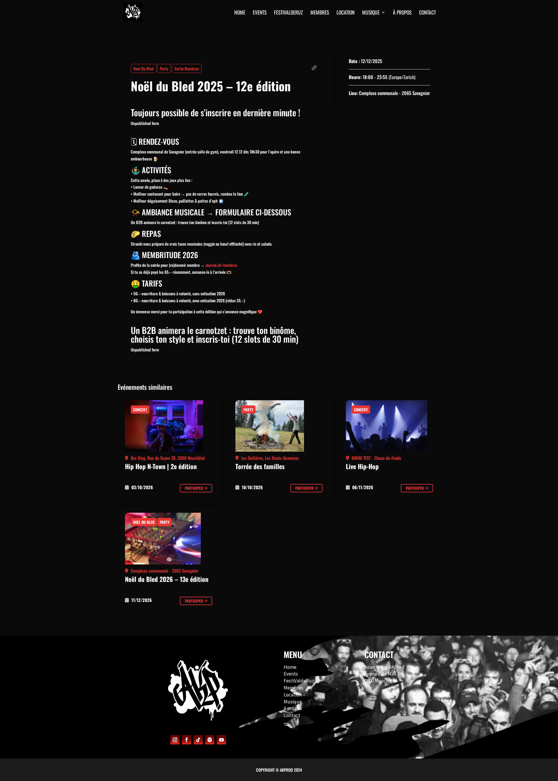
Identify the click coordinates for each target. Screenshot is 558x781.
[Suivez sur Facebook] (186, 739)
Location (346, 13)
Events (291, 674)
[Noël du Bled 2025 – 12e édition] (168, 427)
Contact (292, 715)
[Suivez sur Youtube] (221, 739)
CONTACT (427, 13)
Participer (194, 488)
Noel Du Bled (143, 68)
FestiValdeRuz (299, 681)
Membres (293, 688)
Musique (293, 701)
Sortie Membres (186, 68)
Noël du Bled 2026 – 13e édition (166, 579)
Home (290, 667)
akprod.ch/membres (221, 265)
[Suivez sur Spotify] (209, 739)
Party (164, 68)
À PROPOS (402, 13)
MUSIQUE (371, 13)
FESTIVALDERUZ (288, 13)
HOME (239, 13)
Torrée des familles (260, 466)
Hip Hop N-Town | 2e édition (161, 466)
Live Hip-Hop (362, 466)
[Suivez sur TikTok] (198, 739)
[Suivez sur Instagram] (175, 739)
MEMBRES (319, 13)
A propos (293, 708)
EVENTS (260, 13)
